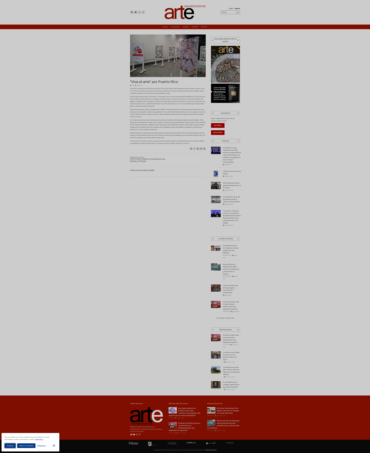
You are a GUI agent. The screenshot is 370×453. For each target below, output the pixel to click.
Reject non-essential (26, 446)
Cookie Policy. (38, 439)
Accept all (10, 446)
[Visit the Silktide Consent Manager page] (54, 445)
